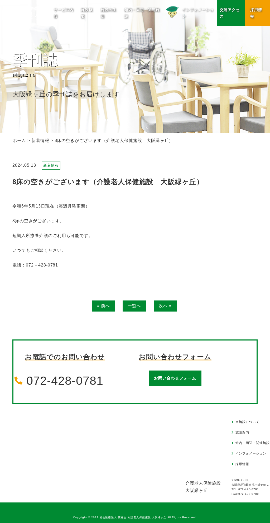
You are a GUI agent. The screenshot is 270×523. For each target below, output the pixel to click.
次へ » (165, 306)
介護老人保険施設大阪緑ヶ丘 (203, 487)
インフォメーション (250, 453)
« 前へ (103, 306)
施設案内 (242, 432)
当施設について (247, 422)
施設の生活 (109, 13)
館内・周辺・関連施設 (142, 13)
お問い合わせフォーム (175, 378)
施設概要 (87, 13)
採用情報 (256, 13)
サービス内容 (64, 13)
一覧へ (134, 306)
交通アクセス (230, 13)
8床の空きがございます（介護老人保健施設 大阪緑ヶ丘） (108, 182)
